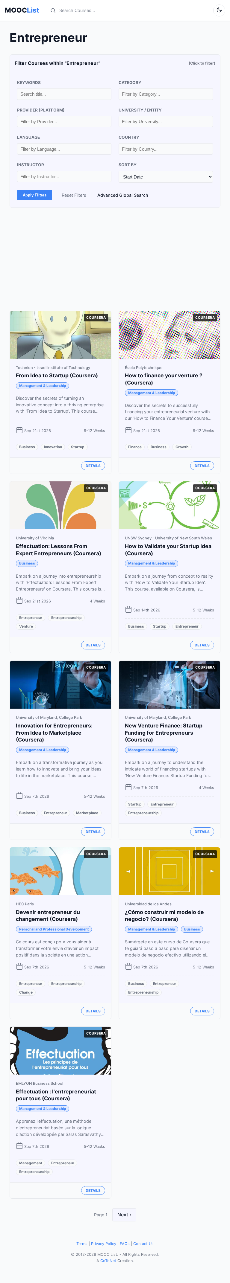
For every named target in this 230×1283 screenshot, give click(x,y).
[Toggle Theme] (219, 10)
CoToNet (108, 1260)
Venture (26, 626)
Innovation (53, 447)
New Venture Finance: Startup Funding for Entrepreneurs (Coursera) (163, 732)
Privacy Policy (103, 1243)
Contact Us (143, 1243)
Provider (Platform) (41, 110)
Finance (135, 447)
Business (27, 447)
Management (30, 1163)
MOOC (22, 10)
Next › (124, 1215)
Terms (81, 1243)
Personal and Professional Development (54, 929)
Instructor (30, 164)
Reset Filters (74, 195)
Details (93, 465)
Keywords (29, 82)
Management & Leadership (42, 385)
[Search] (53, 10)
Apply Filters (34, 195)
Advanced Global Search (122, 195)
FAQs (125, 1243)
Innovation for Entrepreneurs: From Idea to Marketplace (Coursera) (54, 732)
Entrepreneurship (66, 617)
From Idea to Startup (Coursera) (57, 375)
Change (26, 992)
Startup (77, 447)
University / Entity (140, 110)
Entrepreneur (30, 617)
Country (129, 137)
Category (130, 82)
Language (28, 137)
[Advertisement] (115, 259)
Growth (181, 447)
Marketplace (87, 813)
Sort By (128, 164)
